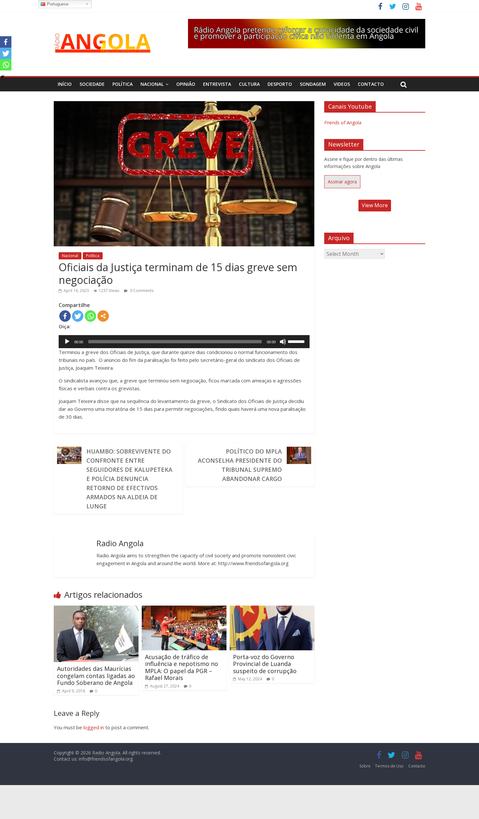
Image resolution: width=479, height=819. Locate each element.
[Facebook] (65, 316)
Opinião (185, 84)
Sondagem (313, 84)
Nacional (152, 84)
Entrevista (217, 84)
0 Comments (141, 290)
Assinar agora (342, 181)
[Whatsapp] (90, 316)
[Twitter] (77, 316)
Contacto (371, 84)
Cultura (249, 84)
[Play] (67, 341)
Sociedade (92, 84)
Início (65, 84)
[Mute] (283, 341)
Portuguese (57, 4)
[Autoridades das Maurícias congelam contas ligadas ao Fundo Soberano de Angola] (96, 609)
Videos (342, 84)
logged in (93, 727)
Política (122, 84)
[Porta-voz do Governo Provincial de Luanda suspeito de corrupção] (272, 609)
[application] (184, 341)
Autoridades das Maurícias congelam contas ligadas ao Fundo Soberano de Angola (96, 676)
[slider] (297, 341)
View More (375, 205)
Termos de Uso (389, 766)
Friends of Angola (342, 122)
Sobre (364, 766)
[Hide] (2, 76)
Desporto (280, 84)
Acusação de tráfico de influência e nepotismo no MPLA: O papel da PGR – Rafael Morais (181, 667)
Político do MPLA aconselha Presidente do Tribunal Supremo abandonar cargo (240, 465)
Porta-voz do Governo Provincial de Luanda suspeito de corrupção (265, 664)
